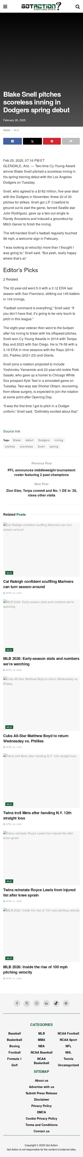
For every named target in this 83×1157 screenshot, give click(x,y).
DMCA (41, 1112)
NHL (68, 1052)
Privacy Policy (41, 1106)
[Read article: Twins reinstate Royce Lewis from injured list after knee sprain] (41, 858)
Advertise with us (41, 1087)
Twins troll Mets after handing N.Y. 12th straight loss (37, 815)
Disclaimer (41, 1099)
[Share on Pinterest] (52, 141)
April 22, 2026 (13, 592)
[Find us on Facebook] (17, 1003)
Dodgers (44, 440)
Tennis (68, 1059)
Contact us (42, 1131)
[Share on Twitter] (32, 141)
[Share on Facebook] (12, 141)
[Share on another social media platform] (71, 141)
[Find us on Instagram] (36, 1003)
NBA (41, 1046)
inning (59, 440)
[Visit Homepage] (41, 6)
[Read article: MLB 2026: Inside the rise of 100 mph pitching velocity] (41, 935)
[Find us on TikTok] (56, 1003)
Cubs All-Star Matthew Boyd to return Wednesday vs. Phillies (36, 738)
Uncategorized (68, 1065)
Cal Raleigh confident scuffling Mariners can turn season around (38, 584)
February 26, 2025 (14, 120)
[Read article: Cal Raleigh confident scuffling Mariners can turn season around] (41, 549)
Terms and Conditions (42, 1125)
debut (29, 440)
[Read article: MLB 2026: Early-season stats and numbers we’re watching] (41, 627)
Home (6, 130)
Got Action (52, 1145)
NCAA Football (68, 1033)
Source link (11, 431)
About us (41, 1080)
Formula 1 (14, 1059)
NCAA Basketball (41, 1061)
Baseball (14, 1033)
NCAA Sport (68, 1040)
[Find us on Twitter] (26, 1003)
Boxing (14, 1046)
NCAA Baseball (42, 1052)
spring (54, 446)
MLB (16, 130)
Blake (17, 440)
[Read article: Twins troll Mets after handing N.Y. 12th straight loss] (41, 781)
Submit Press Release (41, 1093)
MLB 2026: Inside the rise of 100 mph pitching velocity (35, 969)
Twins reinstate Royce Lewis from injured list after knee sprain (39, 892)
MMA (41, 1040)
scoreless (26, 446)
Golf (14, 1065)
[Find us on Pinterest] (66, 1003)
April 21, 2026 (13, 901)
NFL (69, 1046)
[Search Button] (78, 6)
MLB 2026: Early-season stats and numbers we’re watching (41, 661)
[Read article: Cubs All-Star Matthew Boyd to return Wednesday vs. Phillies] (41, 704)
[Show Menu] (5, 6)
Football (15, 1052)
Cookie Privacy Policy (41, 1118)
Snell (41, 446)
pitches (10, 446)
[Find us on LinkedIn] (46, 1003)
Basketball (14, 1040)
